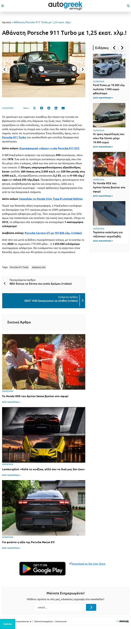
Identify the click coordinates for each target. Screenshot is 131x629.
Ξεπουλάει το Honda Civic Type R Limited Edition (51, 198)
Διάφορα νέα (38, 267)
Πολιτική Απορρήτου (43, 621)
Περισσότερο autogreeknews (16, 621)
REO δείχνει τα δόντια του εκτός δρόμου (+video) (41, 283)
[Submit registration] (91, 607)
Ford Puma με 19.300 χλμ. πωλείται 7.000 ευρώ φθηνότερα (109, 89)
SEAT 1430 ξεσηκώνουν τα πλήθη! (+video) (51, 300)
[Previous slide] (5, 69)
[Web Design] (122, 621)
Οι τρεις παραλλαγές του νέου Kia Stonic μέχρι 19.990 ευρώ (108, 138)
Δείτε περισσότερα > (11, 402)
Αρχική (6, 22)
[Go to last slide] (114, 47)
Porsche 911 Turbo (19, 267)
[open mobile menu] (2, 5)
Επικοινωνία (61, 621)
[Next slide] (82, 69)
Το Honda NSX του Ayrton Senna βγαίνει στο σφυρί (109, 187)
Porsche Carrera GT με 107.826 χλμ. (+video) (53, 232)
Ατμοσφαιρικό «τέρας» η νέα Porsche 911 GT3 (49, 148)
